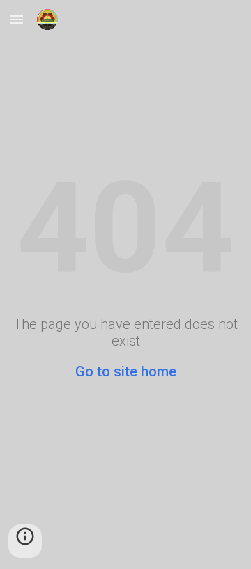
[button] (16, 19)
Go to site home (125, 371)
